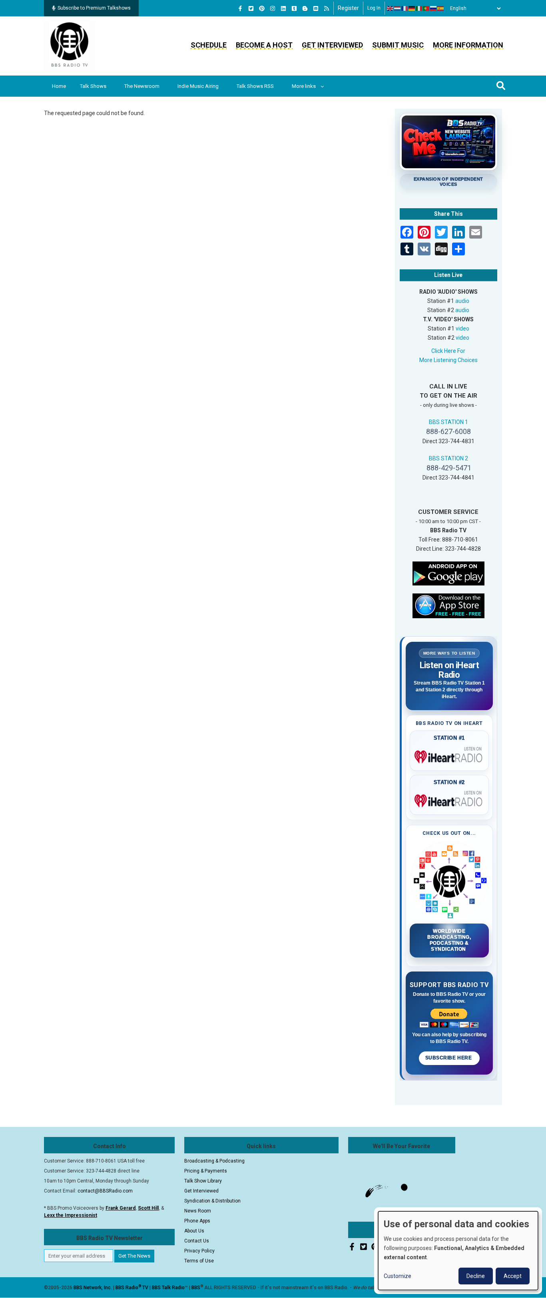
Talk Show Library (203, 1181)
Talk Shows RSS (255, 86)
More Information (468, 45)
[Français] (405, 8)
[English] (390, 8)
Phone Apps (197, 1221)
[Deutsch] (412, 8)
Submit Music (398, 45)
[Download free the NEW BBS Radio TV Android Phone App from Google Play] (448, 572)
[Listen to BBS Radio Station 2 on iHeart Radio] (449, 799)
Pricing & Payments (205, 1171)
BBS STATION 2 (448, 458)
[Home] (69, 45)
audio (462, 301)
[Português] (426, 8)
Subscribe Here (449, 1058)
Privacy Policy (199, 1251)
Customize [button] (397, 1276)
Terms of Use (199, 1261)
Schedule (209, 45)
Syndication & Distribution (212, 1201)
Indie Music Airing (198, 86)
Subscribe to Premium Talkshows (94, 8)
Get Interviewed (332, 45)
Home (59, 86)
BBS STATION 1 (448, 422)
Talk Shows (93, 86)
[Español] (440, 8)
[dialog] (458, 1250)
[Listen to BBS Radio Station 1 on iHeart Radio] (449, 755)
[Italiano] (419, 8)
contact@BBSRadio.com (105, 1191)
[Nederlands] (397, 8)
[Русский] (433, 8)
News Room (197, 1211)
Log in (374, 8)
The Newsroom (141, 86)
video (462, 328)
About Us (194, 1231)
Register (348, 8)
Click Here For (448, 351)
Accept (513, 1276)
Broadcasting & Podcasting (214, 1161)
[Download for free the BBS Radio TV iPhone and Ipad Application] (448, 605)
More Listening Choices (448, 360)
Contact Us (196, 1241)
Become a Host (264, 45)
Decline (475, 1276)
